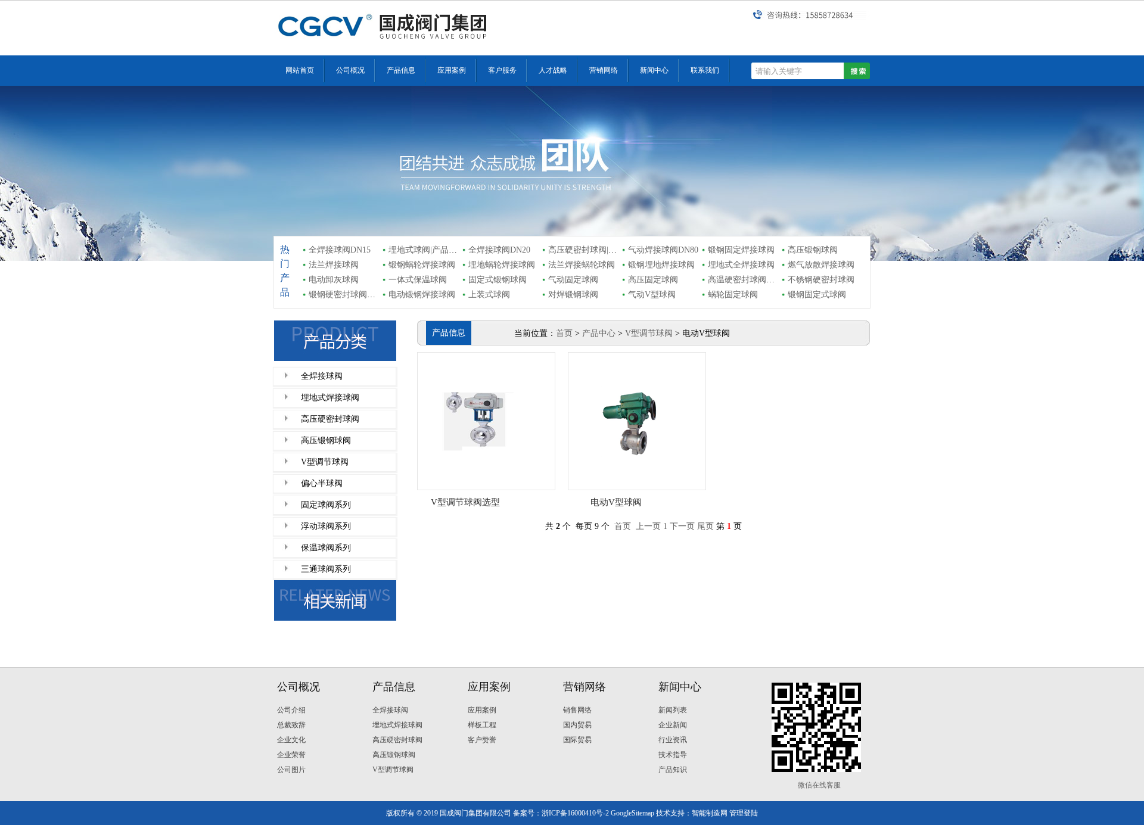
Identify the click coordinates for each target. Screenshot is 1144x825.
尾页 (705, 526)
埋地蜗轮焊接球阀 (501, 264)
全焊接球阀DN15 (340, 249)
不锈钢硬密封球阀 (821, 279)
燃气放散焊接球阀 (821, 264)
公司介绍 (291, 710)
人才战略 (553, 70)
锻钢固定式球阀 (817, 294)
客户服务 (502, 70)
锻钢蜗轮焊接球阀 (421, 264)
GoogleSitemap (632, 813)
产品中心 (598, 333)
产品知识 (672, 769)
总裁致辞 (291, 725)
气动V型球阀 (652, 294)
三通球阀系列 (326, 569)
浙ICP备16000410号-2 (575, 813)
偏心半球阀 (322, 483)
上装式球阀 (489, 294)
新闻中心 (654, 70)
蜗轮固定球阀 (733, 294)
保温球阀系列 (326, 547)
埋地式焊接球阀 (330, 397)
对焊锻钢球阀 (573, 294)
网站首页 (299, 70)
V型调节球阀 (325, 461)
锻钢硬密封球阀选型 (346, 294)
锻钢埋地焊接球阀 (661, 264)
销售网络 (577, 710)
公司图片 (291, 769)
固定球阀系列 (326, 504)
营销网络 (603, 70)
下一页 (682, 526)
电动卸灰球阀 (334, 279)
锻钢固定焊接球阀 (741, 249)
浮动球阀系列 (326, 526)
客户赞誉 (482, 740)
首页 (564, 333)
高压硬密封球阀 (330, 419)
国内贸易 (577, 725)
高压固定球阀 (653, 279)
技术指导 (672, 755)
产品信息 (401, 70)
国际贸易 (577, 740)
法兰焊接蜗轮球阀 (581, 264)
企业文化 (291, 740)
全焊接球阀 (322, 376)
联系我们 (705, 70)
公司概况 (350, 70)
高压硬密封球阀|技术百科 (595, 249)
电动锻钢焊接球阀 (421, 294)
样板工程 (482, 725)
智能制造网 (710, 813)
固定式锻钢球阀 (497, 279)
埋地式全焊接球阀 (741, 264)
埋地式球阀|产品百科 (426, 249)
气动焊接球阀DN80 (663, 249)
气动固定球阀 (573, 279)
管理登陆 (743, 813)
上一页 (648, 526)
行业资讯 (672, 740)
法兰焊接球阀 (334, 264)
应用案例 (451, 70)
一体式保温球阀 (417, 279)
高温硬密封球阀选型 (745, 279)
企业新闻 (672, 725)
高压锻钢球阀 (813, 249)
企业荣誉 (291, 755)
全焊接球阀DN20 (499, 249)
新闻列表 (672, 710)
